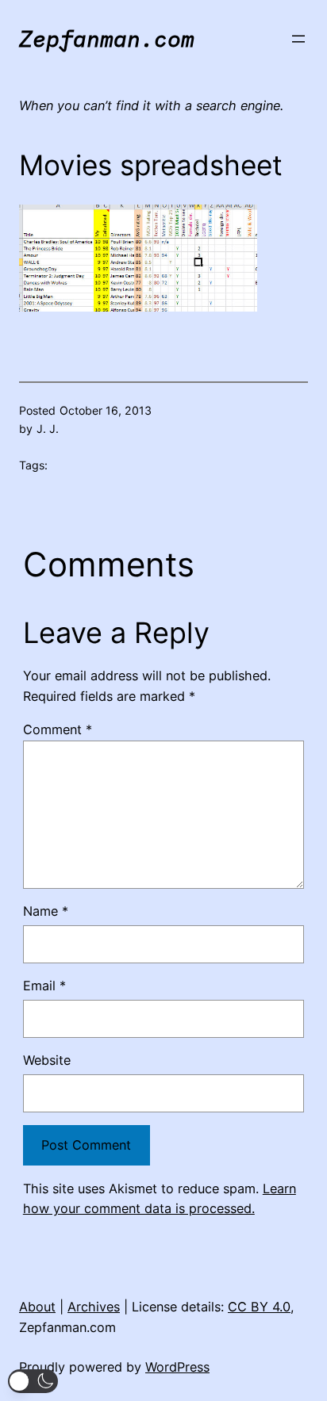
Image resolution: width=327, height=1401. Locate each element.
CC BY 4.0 (259, 1307)
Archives (93, 1307)
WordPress (177, 1367)
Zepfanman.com (106, 38)
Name (45, 911)
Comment (57, 729)
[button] (33, 1381)
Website (47, 1060)
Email (44, 985)
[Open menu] (298, 38)
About (37, 1307)
